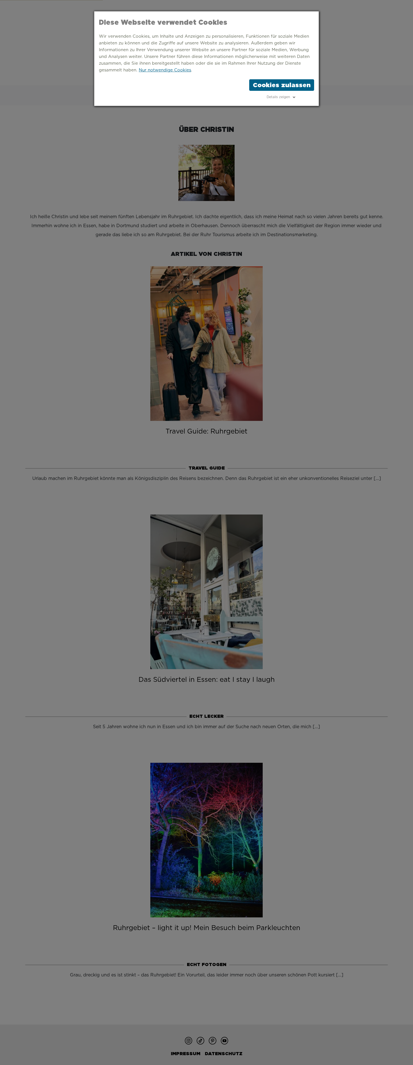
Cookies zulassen (281, 85)
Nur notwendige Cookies (165, 70)
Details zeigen (278, 97)
